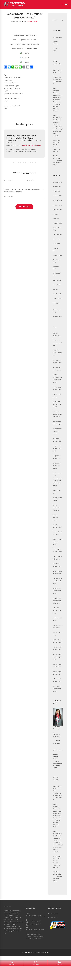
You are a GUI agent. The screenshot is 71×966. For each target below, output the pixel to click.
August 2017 (57, 280)
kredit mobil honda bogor (57, 565)
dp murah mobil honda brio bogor (57, 414)
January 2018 (57, 255)
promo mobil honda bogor (13, 93)
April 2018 (56, 244)
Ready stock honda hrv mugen (12, 100)
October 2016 (57, 317)
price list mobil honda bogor (57, 610)
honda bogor (8, 80)
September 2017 (57, 274)
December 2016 (56, 304)
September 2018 (57, 229)
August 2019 (57, 209)
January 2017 (57, 298)
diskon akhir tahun (57, 395)
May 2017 (56, 289)
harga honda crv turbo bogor (57, 431)
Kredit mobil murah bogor (57, 572)
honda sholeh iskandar (57, 533)
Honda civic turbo (57, 484)
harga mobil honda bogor (13, 77)
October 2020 (57, 200)
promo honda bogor (57, 619)
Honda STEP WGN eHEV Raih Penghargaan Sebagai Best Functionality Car (57, 77)
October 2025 (57, 182)
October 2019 (57, 205)
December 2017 (56, 261)
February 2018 (56, 249)
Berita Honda (25, 145)
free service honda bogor (57, 422)
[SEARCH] (62, 20)
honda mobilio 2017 (57, 526)
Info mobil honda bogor (57, 550)
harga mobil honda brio (57, 457)
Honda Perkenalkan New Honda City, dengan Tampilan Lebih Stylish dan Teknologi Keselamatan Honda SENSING (58, 125)
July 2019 (56, 214)
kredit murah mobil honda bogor (57, 581)
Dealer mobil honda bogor (57, 388)
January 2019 (57, 223)
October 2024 (57, 187)
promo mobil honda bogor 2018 (57, 656)
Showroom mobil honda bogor (12, 107)
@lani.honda (57, 750)
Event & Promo (32, 21)
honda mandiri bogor (11, 86)
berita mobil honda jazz (57, 368)
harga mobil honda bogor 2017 (57, 448)
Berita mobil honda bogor (57, 361)
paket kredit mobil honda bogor (57, 590)
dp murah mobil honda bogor (57, 404)
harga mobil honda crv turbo (57, 465)
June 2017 (56, 285)
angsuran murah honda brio (57, 342)
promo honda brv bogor (57, 626)
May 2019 (56, 219)
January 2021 (57, 196)
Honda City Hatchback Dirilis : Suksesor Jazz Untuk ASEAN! (57, 145)
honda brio (57, 480)
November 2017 (56, 268)
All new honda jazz (56, 334)
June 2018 (56, 239)
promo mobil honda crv (57, 673)
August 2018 (57, 235)
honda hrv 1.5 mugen (11, 83)
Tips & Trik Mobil (56, 50)
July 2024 (56, 191)
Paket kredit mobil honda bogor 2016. (57, 600)
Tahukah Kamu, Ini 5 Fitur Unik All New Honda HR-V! (57, 160)
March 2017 (57, 294)
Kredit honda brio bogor (57, 558)
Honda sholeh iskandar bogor (12, 90)
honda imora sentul (57, 499)
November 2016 (56, 311)
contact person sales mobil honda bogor (57, 378)
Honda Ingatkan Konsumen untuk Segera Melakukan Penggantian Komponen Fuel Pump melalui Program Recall (23, 139)
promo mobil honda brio (57, 665)
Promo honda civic (57, 634)
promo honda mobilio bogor (57, 641)
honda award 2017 (57, 474)
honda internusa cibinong (56, 507)
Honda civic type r (57, 491)
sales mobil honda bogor (57, 680)
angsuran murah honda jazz (57, 352)
